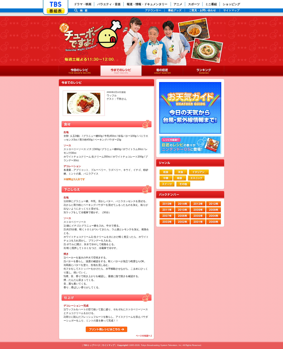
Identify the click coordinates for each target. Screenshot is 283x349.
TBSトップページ (91, 345)
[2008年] (213, 209)
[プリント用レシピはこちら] (106, 329)
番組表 (55, 10)
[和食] (166, 172)
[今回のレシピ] (79, 71)
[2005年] (198, 215)
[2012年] (213, 203)
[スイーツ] (167, 184)
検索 (84, 10)
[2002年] (182, 221)
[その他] (183, 184)
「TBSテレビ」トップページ (55, 4)
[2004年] (213, 215)
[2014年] (182, 203)
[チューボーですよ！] (91, 37)
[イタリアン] (199, 172)
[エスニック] (196, 178)
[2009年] (198, 209)
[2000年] (213, 221)
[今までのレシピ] (121, 71)
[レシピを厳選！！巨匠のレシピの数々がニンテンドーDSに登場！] (190, 145)
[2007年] (167, 215)
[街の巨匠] (162, 71)
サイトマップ (108, 345)
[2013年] (198, 203)
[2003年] (167, 221)
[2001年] (198, 221)
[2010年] (182, 209)
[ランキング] (203, 71)
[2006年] (182, 215)
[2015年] (167, 203)
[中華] (166, 178)
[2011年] (167, 209)
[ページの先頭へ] (143, 335)
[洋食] (180, 172)
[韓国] (179, 178)
